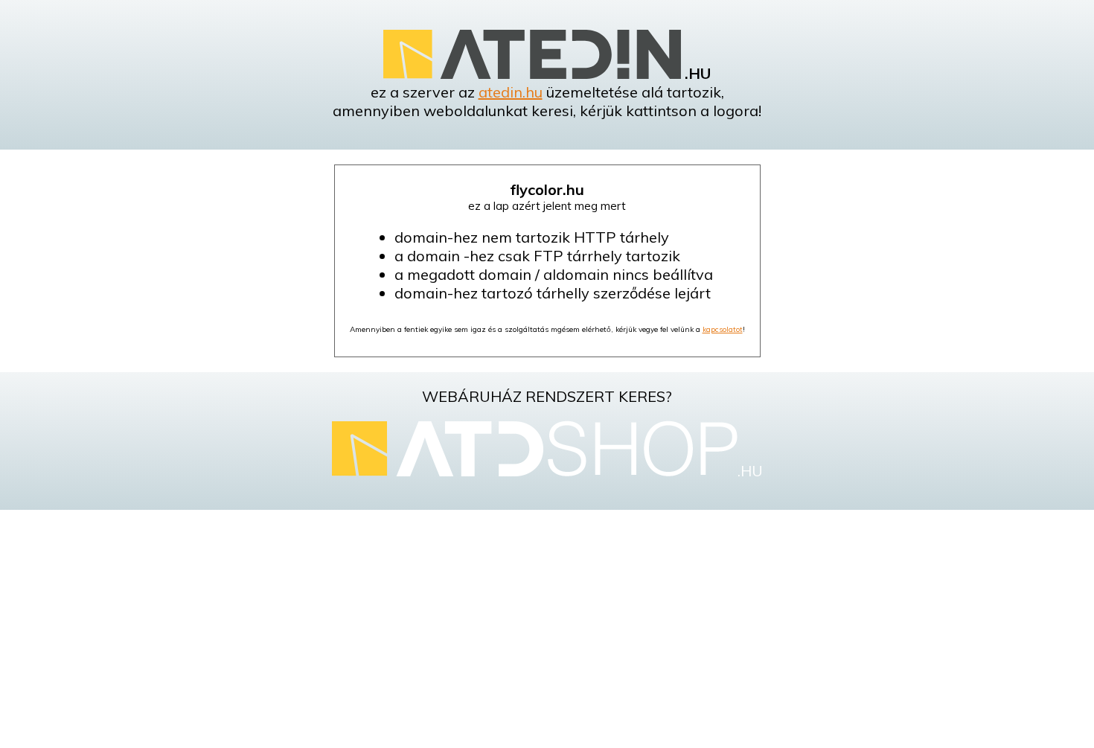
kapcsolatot (723, 329)
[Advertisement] (547, 629)
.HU (750, 470)
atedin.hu (511, 92)
